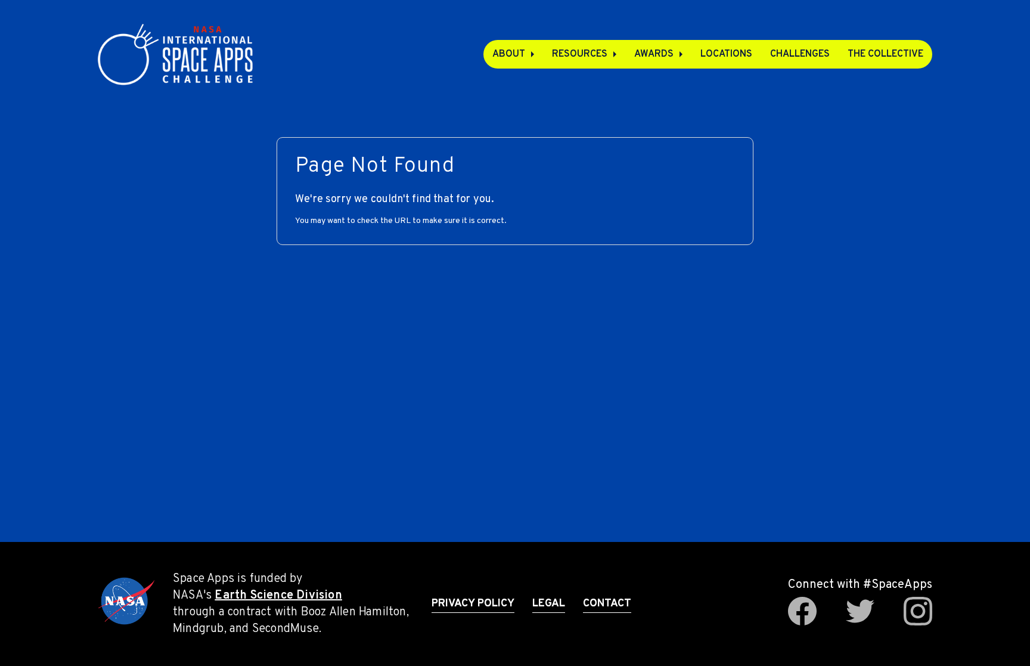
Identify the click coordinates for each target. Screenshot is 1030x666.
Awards (654, 54)
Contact (607, 604)
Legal (548, 604)
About (508, 54)
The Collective (885, 54)
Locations (726, 54)
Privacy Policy (473, 604)
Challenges (800, 54)
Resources (579, 54)
